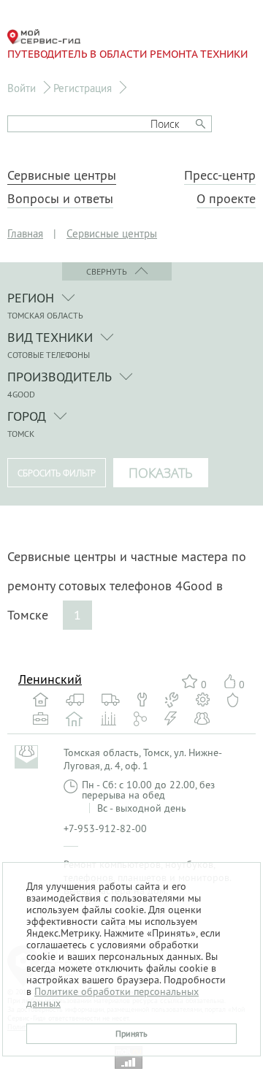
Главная (25, 233)
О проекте (226, 198)
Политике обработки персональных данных (112, 997)
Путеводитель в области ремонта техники (127, 54)
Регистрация (82, 88)
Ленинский (50, 679)
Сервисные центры (61, 175)
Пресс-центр (220, 175)
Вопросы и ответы (60, 198)
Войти (21, 88)
